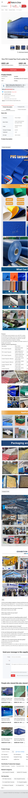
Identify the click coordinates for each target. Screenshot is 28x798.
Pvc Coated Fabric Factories (8, 782)
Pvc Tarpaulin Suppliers (22, 782)
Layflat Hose (16, 759)
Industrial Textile (12, 9)
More (2, 787)
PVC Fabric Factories (6, 778)
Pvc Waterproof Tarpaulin (7, 785)
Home (2, 9)
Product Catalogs (20, 751)
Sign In (3, 100)
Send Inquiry (13, 69)
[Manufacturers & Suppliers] (14, 2)
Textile (6, 9)
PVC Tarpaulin (19, 9)
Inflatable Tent (4, 759)
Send (13, 675)
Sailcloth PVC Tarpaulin (22, 772)
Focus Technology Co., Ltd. (17, 792)
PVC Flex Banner (17, 754)
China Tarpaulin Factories (19, 778)
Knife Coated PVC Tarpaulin (8, 772)
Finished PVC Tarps (18, 757)
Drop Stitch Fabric (5, 757)
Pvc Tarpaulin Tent (20, 785)
